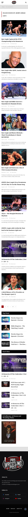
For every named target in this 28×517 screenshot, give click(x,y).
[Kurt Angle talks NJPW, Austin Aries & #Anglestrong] (14, 59)
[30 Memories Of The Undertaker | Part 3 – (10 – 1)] (14, 248)
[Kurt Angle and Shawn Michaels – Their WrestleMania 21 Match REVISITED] (14, 122)
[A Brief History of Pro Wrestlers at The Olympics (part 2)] (14, 281)
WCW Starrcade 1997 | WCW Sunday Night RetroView (18, 385)
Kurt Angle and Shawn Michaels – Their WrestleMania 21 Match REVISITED (12, 135)
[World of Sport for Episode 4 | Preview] (5, 336)
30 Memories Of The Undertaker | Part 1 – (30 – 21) (18, 406)
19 (12, 306)
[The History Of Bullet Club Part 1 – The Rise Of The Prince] (5, 344)
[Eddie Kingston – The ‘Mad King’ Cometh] (5, 327)
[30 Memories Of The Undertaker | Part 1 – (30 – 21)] (5, 405)
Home (3, 6)
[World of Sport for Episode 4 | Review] (5, 319)
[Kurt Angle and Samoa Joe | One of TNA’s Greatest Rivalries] (14, 157)
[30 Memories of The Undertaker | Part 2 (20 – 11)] (5, 395)
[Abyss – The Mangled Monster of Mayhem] (14, 203)
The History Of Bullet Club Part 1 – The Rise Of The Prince (18, 344)
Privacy (13, 508)
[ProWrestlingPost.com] (14, 2)
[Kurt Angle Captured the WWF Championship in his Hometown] (14, 28)
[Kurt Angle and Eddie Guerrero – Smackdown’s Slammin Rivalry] (14, 91)
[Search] (26, 2)
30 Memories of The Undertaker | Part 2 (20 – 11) (18, 395)
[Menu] (2, 2)
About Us (19, 508)
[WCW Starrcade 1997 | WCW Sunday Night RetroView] (5, 384)
